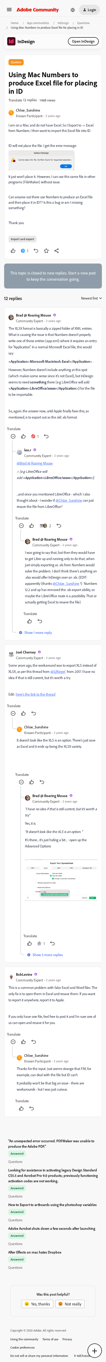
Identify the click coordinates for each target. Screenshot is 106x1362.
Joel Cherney (26, 652)
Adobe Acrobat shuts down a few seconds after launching (51, 1228)
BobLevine (24, 974)
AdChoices (83, 1356)
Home (15, 23)
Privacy (67, 1339)
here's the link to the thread (35, 694)
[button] (9, 11)
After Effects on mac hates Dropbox (34, 1252)
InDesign (63, 23)
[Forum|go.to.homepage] (37, 10)
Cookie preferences (22, 1347)
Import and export (22, 239)
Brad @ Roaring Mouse (33, 315)
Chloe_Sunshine (28, 110)
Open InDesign (83, 41)
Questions (83, 23)
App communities (38, 23)
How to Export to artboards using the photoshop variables (52, 1204)
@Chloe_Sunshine (69, 500)
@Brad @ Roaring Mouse (35, 463)
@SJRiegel (57, 671)
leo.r (27, 450)
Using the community (24, 1339)
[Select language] (73, 10)
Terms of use (50, 1339)
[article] (53, 376)
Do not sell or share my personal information (39, 1356)
